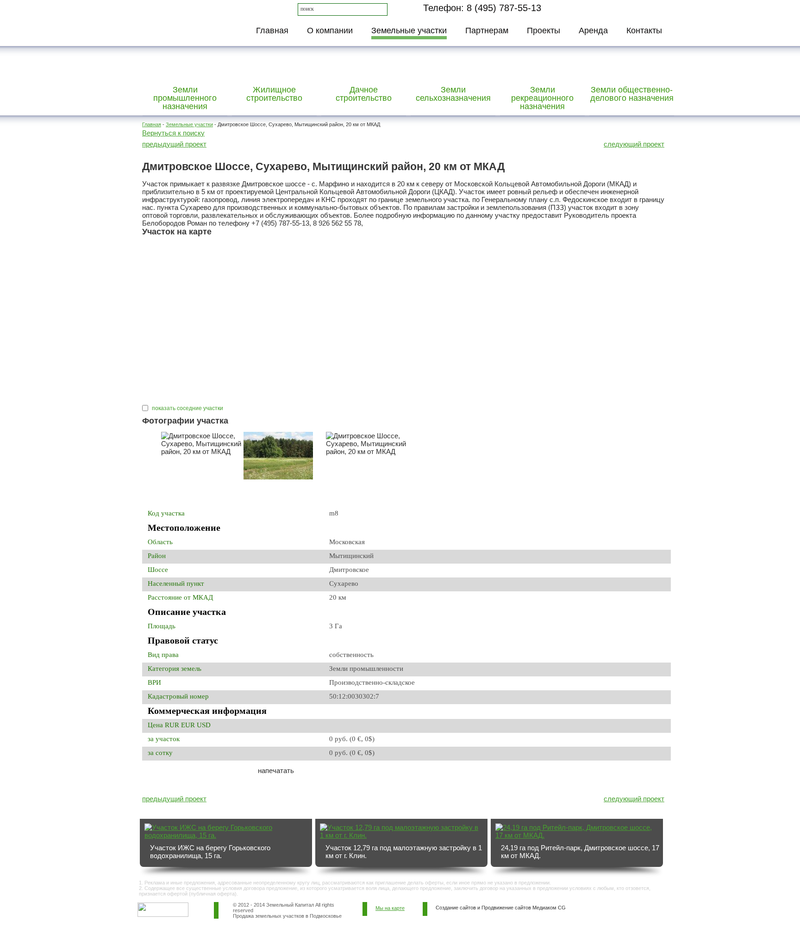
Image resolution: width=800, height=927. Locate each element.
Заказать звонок (607, 8)
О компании (330, 30)
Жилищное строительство (274, 94)
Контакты (644, 30)
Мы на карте (390, 908)
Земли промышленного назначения (185, 98)
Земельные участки (409, 30)
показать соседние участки (186, 408)
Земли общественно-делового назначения (632, 94)
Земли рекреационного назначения (542, 98)
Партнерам (486, 30)
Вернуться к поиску (173, 133)
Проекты (543, 30)
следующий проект (634, 144)
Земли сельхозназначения (453, 94)
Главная (272, 30)
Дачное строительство (364, 94)
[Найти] (381, 9)
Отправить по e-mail (198, 777)
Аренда (593, 30)
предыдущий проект (174, 144)
